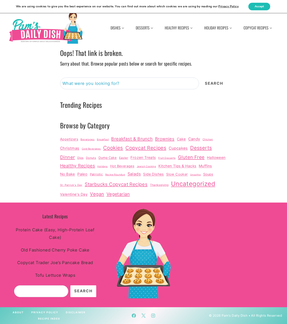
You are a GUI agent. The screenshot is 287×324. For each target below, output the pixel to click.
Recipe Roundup (115, 174)
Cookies (113, 148)
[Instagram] (153, 315)
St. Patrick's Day (71, 185)
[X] (143, 315)
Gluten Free (191, 157)
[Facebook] (134, 315)
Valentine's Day (74, 194)
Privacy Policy (44, 312)
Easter (123, 157)
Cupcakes (178, 148)
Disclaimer (76, 312)
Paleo (82, 174)
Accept (259, 6)
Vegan (97, 194)
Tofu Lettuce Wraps (55, 275)
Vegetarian (118, 194)
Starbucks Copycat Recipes (116, 184)
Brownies (164, 138)
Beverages (87, 139)
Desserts (201, 148)
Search (214, 83)
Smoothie (195, 174)
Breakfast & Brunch (132, 138)
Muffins (205, 166)
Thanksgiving (159, 185)
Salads (134, 173)
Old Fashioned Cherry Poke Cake (55, 250)
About (18, 312)
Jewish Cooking (146, 166)
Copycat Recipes (145, 148)
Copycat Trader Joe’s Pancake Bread (55, 262)
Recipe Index (49, 318)
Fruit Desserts (167, 158)
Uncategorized (193, 183)
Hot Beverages (122, 166)
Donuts (91, 157)
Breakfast (103, 139)
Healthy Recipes (77, 165)
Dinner (67, 157)
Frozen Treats (143, 157)
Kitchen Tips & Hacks (177, 166)
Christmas (69, 148)
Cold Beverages (91, 148)
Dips (80, 157)
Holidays (102, 166)
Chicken (208, 139)
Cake (181, 139)
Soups (208, 174)
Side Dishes (153, 174)
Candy (194, 139)
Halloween (216, 157)
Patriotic (96, 174)
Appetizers (69, 139)
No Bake (67, 174)
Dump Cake (108, 158)
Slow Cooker (177, 174)
